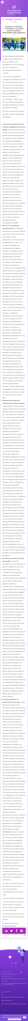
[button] (25, 3)
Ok (24, 1017)
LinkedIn (6, 930)
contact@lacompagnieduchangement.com (13, 997)
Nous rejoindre (8, 1000)
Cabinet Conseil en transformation (9, 974)
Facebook (16, 930)
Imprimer (21, 930)
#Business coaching (11, 923)
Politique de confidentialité (14, 1019)
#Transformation (10, 926)
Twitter (11, 930)
